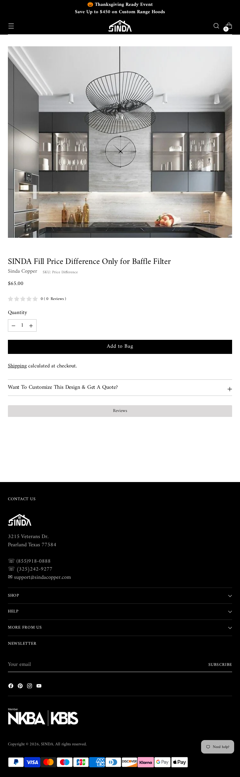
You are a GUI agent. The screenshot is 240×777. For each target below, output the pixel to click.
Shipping (17, 366)
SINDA (47, 744)
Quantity (17, 313)
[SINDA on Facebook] (11, 687)
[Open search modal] (216, 26)
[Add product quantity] (13, 325)
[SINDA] (120, 26)
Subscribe (220, 665)
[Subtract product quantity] (31, 325)
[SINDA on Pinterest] (20, 687)
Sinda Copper (22, 271)
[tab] (120, 411)
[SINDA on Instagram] (30, 687)
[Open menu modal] (11, 26)
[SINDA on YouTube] (39, 687)
